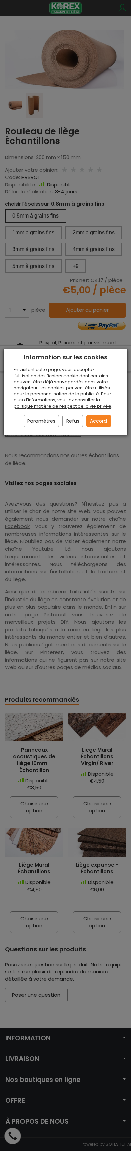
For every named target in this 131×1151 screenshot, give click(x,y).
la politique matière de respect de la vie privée (62, 403)
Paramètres (41, 421)
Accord (98, 421)
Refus (72, 421)
